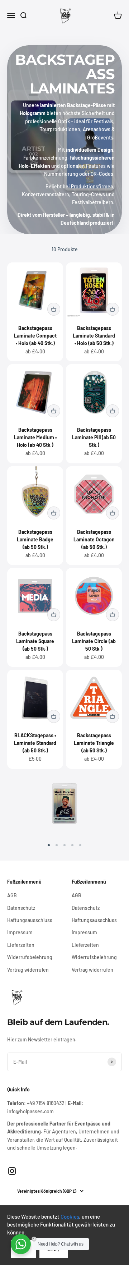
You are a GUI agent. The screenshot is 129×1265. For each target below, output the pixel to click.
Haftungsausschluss (29, 920)
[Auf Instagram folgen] (12, 1171)
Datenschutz (21, 908)
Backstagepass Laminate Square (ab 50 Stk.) (35, 641)
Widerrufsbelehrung (29, 957)
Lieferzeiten (20, 945)
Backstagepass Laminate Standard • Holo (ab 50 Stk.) (94, 335)
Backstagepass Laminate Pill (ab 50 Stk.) (94, 437)
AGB (12, 895)
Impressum (20, 932)
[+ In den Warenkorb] (53, 309)
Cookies (70, 1216)
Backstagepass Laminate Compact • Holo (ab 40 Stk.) (35, 335)
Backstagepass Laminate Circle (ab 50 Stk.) (94, 641)
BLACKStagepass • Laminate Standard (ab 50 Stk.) (35, 742)
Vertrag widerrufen (28, 970)
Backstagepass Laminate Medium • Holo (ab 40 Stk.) (35, 437)
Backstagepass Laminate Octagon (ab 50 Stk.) (94, 539)
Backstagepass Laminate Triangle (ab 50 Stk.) (94, 742)
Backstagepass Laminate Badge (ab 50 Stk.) (35, 539)
